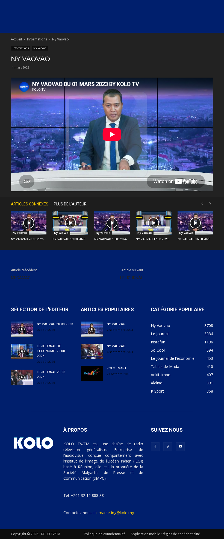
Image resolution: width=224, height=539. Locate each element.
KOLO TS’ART (116, 368)
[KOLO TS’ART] (92, 373)
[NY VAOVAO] (92, 329)
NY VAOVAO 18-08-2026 (110, 239)
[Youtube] (180, 446)
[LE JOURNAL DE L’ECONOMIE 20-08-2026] (22, 351)
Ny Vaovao (39, 48)
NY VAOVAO (116, 324)
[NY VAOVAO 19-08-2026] (70, 223)
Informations (37, 39)
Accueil (16, 39)
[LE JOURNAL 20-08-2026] (22, 377)
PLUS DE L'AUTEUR (70, 204)
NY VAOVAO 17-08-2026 (152, 239)
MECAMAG (21, 277)
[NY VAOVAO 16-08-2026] (195, 223)
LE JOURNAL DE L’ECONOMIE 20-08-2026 (51, 351)
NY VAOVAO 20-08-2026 (27, 239)
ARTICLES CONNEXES (29, 204)
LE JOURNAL (131, 277)
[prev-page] (202, 204)
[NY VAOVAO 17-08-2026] (153, 223)
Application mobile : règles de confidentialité (165, 534)
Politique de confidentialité (104, 534)
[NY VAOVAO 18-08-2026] (112, 223)
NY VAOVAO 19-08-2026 (68, 239)
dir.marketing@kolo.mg (113, 512)
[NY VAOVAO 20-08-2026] (28, 223)
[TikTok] (167, 446)
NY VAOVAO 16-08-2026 (194, 239)
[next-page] (210, 204)
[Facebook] (155, 446)
